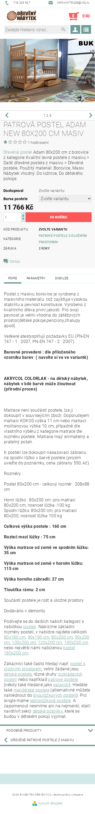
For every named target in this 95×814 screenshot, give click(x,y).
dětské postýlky (48, 711)
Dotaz (15, 261)
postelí (29, 626)
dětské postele (18, 674)
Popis (12, 278)
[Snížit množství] (23, 219)
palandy (61, 684)
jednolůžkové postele (50, 700)
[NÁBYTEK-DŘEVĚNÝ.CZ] (21, 16)
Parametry (36, 278)
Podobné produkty (24, 730)
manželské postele (31, 690)
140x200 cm (76, 642)
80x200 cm (62, 637)
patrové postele (63, 679)
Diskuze (61, 278)
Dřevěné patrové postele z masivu (42, 740)
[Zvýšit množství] (23, 214)
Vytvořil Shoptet (50, 803)
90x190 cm (38, 637)
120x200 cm (50, 642)
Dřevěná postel (17, 152)
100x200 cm (24, 642)
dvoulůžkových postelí (54, 695)
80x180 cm (15, 637)
